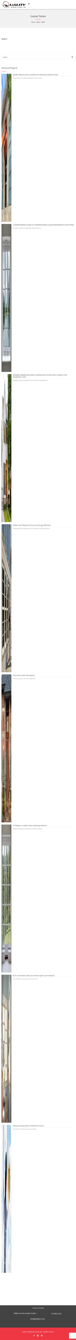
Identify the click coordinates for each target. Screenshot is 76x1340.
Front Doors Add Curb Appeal (24, 675)
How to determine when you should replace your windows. (34, 976)
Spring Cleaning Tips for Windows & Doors (28, 1126)
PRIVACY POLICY (48, 1332)
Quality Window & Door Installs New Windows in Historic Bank (35, 75)
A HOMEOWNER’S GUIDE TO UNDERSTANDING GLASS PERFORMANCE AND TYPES (43, 225)
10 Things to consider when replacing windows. (30, 826)
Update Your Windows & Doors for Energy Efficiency (32, 525)
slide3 (4, 39)
